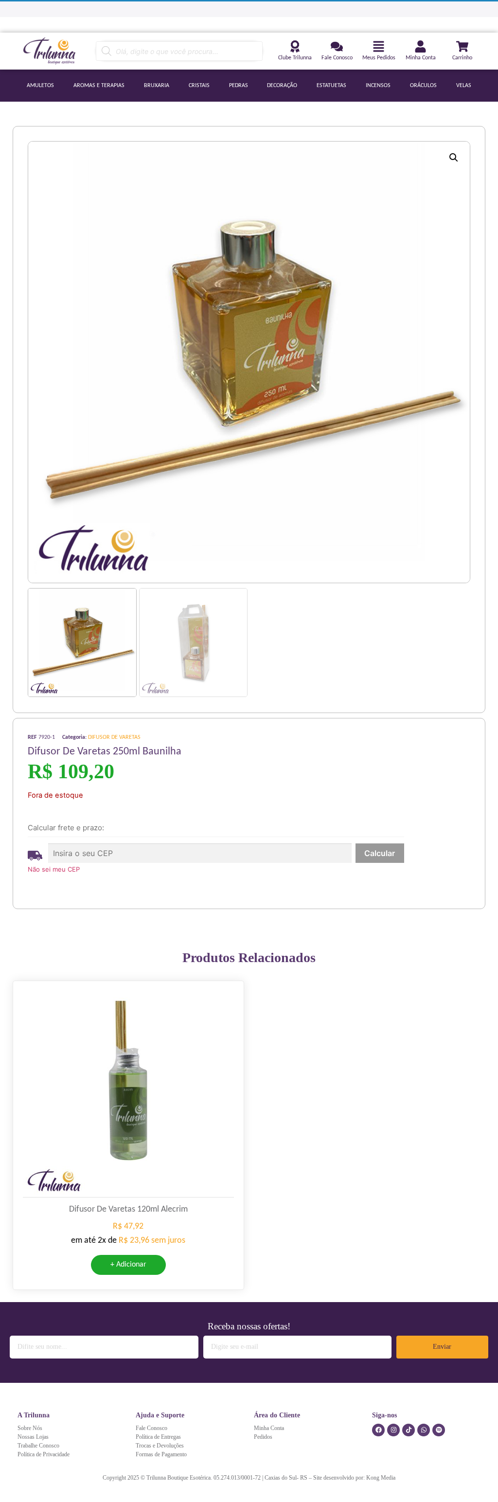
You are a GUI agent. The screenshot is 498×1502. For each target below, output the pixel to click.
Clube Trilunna (295, 58)
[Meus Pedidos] (379, 46)
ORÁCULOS (423, 86)
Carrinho (462, 58)
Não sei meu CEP (54, 869)
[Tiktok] (408, 1430)
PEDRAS (238, 86)
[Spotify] (438, 1430)
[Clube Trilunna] (295, 46)
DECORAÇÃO (282, 86)
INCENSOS (378, 86)
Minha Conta (421, 58)
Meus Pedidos (378, 58)
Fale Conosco (337, 58)
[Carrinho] (462, 46)
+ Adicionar (128, 1265)
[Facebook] (378, 1430)
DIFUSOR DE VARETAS (114, 737)
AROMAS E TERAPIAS (98, 86)
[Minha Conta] (420, 46)
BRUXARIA (156, 86)
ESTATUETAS (331, 86)
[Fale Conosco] (337, 46)
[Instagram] (393, 1430)
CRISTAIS (199, 86)
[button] (453, 157)
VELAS (463, 86)
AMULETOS (40, 86)
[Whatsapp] (423, 1430)
